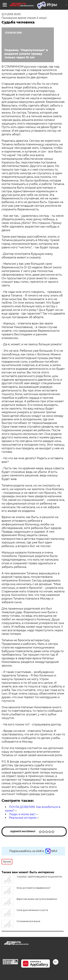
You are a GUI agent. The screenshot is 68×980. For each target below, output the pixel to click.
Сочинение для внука (28, 921)
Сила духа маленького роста (32, 910)
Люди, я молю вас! (22, 814)
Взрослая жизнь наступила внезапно (37, 899)
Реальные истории (22, 817)
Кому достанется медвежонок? (34, 888)
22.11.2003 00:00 (11, 14)
